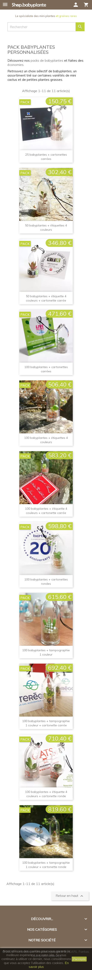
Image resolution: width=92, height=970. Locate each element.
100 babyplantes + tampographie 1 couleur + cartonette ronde (46, 865)
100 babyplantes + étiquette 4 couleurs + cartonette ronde (46, 794)
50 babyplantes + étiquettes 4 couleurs (46, 227)
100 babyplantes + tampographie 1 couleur (46, 652)
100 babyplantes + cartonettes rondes (46, 581)
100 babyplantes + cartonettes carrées (46, 369)
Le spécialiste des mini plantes (46, 16)
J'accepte (79, 959)
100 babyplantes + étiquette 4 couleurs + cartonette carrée (46, 511)
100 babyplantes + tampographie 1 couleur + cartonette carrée (46, 723)
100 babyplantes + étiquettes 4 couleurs (46, 440)
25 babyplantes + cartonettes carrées (46, 157)
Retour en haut (70, 896)
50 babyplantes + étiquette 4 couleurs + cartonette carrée (46, 298)
